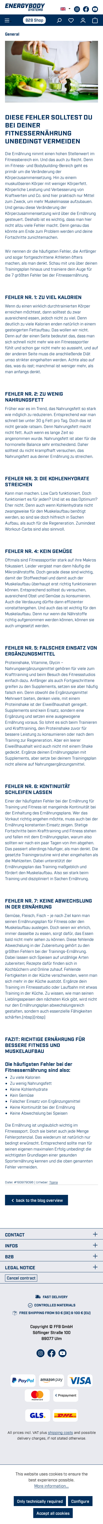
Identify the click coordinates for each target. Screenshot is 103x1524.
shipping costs (60, 1432)
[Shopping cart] (95, 19)
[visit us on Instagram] (77, 8)
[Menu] (6, 20)
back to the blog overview (39, 1200)
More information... (51, 1485)
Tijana (53, 1182)
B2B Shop (34, 19)
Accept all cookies (53, 1513)
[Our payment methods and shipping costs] (51, 1388)
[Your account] (83, 20)
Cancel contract (21, 1277)
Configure (80, 1501)
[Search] (59, 20)
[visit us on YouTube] (95, 8)
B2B (9, 1256)
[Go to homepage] (51, 7)
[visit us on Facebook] (86, 8)
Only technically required (40, 1501)
